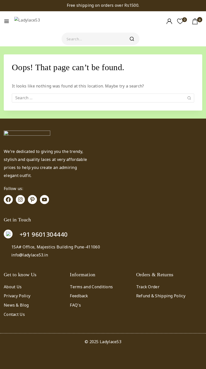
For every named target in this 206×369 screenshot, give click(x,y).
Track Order (148, 287)
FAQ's (75, 305)
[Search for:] (103, 98)
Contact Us (14, 314)
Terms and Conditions (91, 287)
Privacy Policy (17, 296)
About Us (13, 287)
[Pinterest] (32, 199)
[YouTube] (44, 199)
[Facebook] (8, 199)
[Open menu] (6, 21)
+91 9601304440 (44, 234)
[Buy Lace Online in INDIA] (33, 21)
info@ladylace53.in (29, 255)
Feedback (79, 296)
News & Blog (16, 305)
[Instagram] (20, 199)
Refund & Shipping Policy (160, 296)
